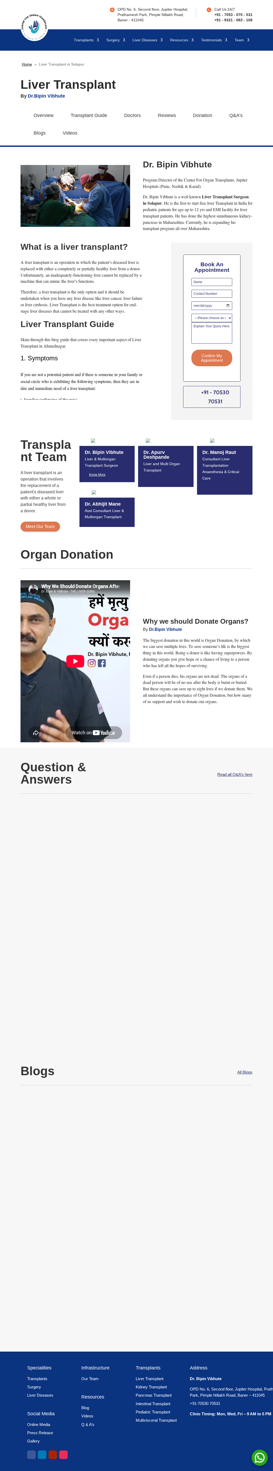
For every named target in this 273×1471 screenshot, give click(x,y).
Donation (202, 115)
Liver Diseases (145, 40)
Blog (85, 1407)
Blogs (40, 133)
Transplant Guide (89, 115)
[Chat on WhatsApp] (260, 1458)
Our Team (90, 1378)
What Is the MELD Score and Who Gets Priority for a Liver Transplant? (113, 1114)
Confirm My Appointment (212, 357)
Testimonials (211, 40)
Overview (44, 115)
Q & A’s (87, 1424)
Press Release (40, 1432)
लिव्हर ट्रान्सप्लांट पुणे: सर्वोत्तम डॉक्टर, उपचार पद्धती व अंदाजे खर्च (87, 1195)
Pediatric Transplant (153, 1412)
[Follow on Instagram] (63, 1454)
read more (66, 862)
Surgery (113, 40)
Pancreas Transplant (154, 1395)
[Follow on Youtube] (53, 1454)
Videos (70, 133)
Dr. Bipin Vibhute (47, 829)
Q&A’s (236, 115)
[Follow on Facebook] (31, 1454)
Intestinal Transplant (153, 1403)
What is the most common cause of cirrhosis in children (100, 820)
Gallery (33, 1441)
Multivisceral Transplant (156, 1420)
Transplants (84, 40)
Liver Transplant (149, 1378)
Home (27, 64)
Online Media (38, 1424)
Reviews (167, 115)
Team (239, 40)
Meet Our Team (40, 526)
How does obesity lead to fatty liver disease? (86, 979)
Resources (179, 40)
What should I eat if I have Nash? (71, 899)
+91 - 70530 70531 (215, 397)
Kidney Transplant (151, 1387)
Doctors (132, 115)
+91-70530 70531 (205, 1403)
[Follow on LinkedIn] (42, 1454)
